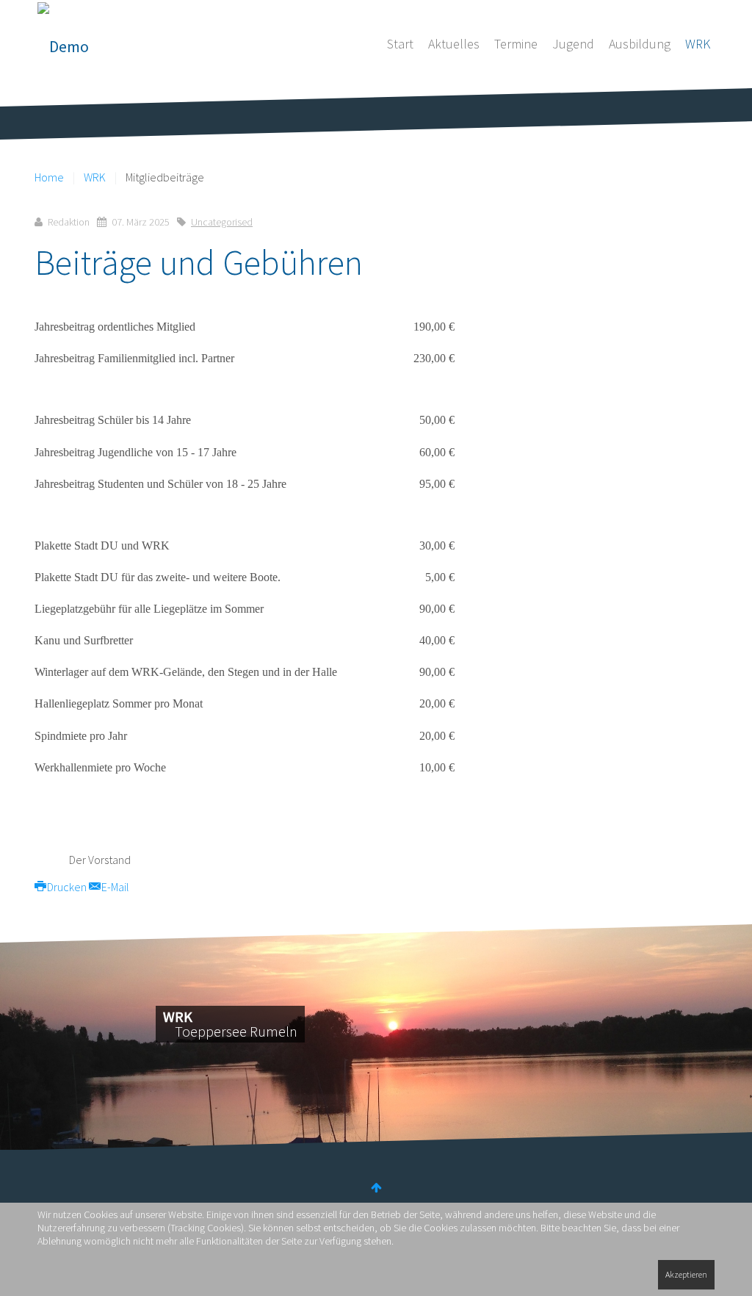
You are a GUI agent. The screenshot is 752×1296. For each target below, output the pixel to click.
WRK (697, 43)
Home (49, 177)
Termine (516, 43)
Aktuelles (454, 43)
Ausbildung (639, 43)
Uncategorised (222, 221)
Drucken (67, 886)
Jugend (573, 43)
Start (400, 43)
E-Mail (114, 886)
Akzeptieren (686, 1274)
